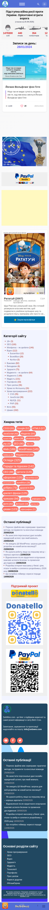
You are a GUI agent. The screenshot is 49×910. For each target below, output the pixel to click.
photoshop (33, 438)
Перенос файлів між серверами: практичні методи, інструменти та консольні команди (24, 528)
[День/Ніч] (44, 4)
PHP (12, 403)
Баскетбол (15, 353)
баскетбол (31, 477)
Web (9, 449)
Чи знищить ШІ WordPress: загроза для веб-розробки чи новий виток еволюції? (25, 545)
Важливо (11, 363)
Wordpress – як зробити (18, 347)
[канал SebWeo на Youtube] (6, 741)
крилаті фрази (15, 493)
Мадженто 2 (12, 375)
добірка (10, 487)
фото (8, 503)
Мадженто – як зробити (17, 372)
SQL (30, 444)
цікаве (10, 509)
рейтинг (25, 499)
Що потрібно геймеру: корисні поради (23, 573)
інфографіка (28, 509)
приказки (11, 498)
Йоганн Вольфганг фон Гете (23, 86)
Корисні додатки (14, 879)
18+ (8, 341)
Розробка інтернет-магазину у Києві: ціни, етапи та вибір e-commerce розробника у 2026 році (25, 568)
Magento (28, 433)
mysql (7, 438)
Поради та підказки (18, 466)
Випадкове (12, 366)
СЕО (8, 471)
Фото (9, 407)
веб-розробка (8, 483)
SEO (9, 344)
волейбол (23, 482)
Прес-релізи (12, 385)
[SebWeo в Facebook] (13, 741)
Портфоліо (12, 381)
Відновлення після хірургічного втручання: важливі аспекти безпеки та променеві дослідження (24, 560)
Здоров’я (11, 862)
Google (23, 428)
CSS (12, 394)
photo (18, 438)
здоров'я (27, 487)
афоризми (13, 477)
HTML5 (38, 428)
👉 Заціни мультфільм (24, 319)
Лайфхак (8, 455)
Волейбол (14, 356)
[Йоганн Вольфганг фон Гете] (24, 67)
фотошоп (22, 503)
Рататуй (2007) (13, 298)
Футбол (13, 359)
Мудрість (11, 378)
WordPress (28, 449)
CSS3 (8, 428)
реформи (38, 498)
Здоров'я (11, 369)
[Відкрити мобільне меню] (22, 4)
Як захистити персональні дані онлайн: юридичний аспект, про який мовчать (23, 536)
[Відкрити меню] (43, 906)
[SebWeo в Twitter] (20, 741)
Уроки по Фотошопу (16, 388)
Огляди (12, 460)
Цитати (24, 471)
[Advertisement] (24, 208)
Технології (12, 869)
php (7, 443)
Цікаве (10, 410)
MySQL (13, 400)
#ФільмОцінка (13, 883)
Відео (9, 350)
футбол (35, 504)
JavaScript (14, 397)
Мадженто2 (25, 454)
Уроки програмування (17, 391)
